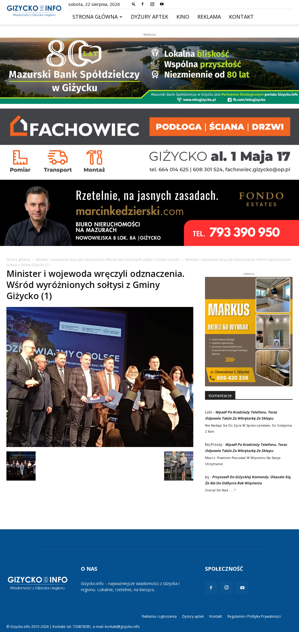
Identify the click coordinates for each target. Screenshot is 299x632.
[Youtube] (161, 4)
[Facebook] (142, 4)
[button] (133, 4)
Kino (182, 16)
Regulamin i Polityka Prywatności (254, 616)
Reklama (209, 16)
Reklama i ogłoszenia (159, 616)
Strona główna (95, 16)
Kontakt (241, 16)
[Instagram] (152, 4)
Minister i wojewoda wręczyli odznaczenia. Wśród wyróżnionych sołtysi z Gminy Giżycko (108, 259)
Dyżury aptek (149, 16)
